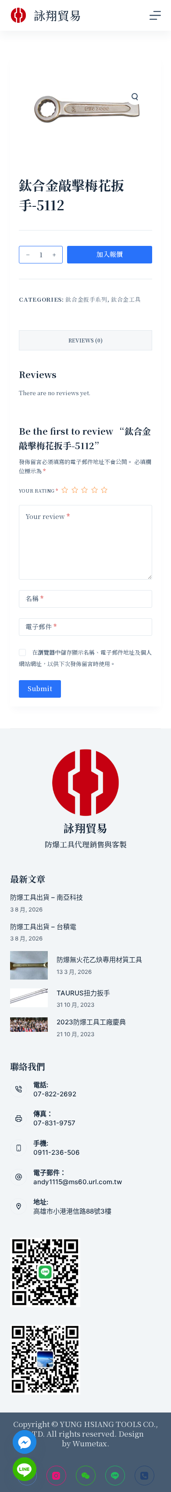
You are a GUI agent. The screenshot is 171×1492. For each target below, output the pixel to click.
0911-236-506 (56, 1152)
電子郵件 (41, 626)
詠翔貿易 (57, 15)
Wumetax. (90, 1443)
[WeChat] (86, 1475)
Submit (40, 688)
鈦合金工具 (126, 299)
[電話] (144, 1475)
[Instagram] (56, 1475)
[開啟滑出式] (155, 15)
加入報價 (109, 254)
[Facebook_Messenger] (24, 1442)
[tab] (85, 340)
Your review (47, 516)
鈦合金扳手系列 (86, 299)
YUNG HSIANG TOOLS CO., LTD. (93, 1428)
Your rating (38, 490)
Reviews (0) (85, 340)
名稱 (34, 598)
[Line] (115, 1475)
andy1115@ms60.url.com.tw (77, 1182)
